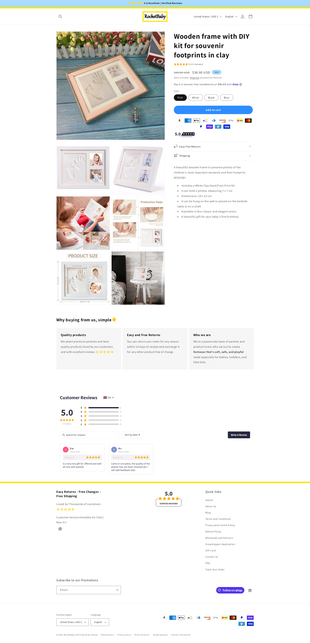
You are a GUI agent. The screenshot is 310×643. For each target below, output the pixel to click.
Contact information (181, 634)
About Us (210, 506)
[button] (60, 16)
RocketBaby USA (71, 634)
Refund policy (107, 634)
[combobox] (132, 434)
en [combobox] (109, 397)
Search (209, 499)
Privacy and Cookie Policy (220, 525)
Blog (208, 512)
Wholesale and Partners (219, 537)
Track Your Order (215, 569)
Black (211, 97)
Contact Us (211, 556)
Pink (180, 97)
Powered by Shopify (88, 634)
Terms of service (141, 634)
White (195, 97)
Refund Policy (213, 531)
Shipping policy (160, 634)
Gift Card (210, 550)
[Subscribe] (117, 590)
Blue (226, 97)
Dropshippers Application (220, 544)
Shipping (194, 77)
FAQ (207, 563)
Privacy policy (124, 634)
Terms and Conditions (218, 518)
